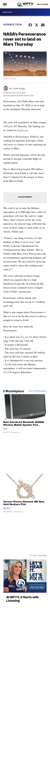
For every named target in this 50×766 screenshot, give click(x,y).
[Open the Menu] (4, 4)
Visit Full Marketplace (37, 391)
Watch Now (42, 4)
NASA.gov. (23, 130)
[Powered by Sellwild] (43, 556)
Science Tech (12, 24)
